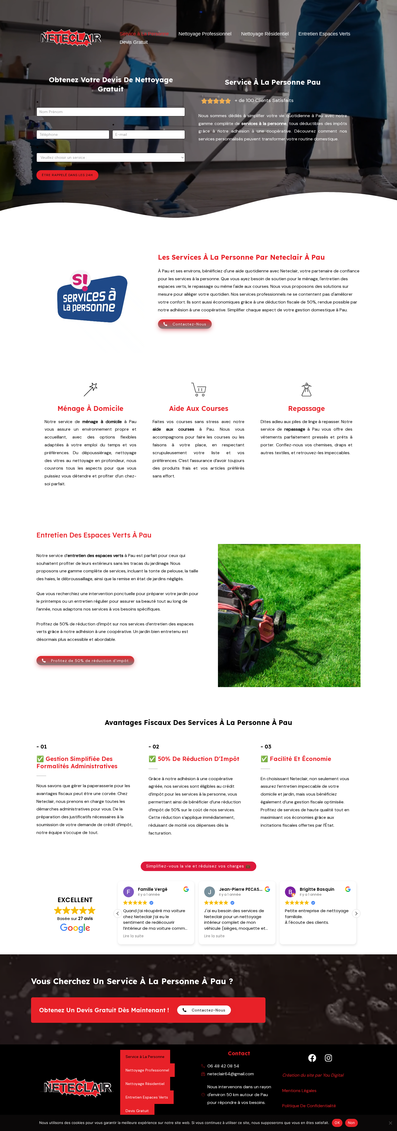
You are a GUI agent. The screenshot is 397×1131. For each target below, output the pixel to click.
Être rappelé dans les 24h (67, 175)
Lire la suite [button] (133, 936)
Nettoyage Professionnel (205, 34)
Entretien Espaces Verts (324, 34)
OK (337, 1122)
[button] (356, 913)
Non (351, 1122)
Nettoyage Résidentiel (265, 34)
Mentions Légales (299, 1090)
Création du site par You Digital (313, 1075)
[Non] (390, 1123)
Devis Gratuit (134, 42)
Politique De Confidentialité (309, 1106)
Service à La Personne (144, 34)
